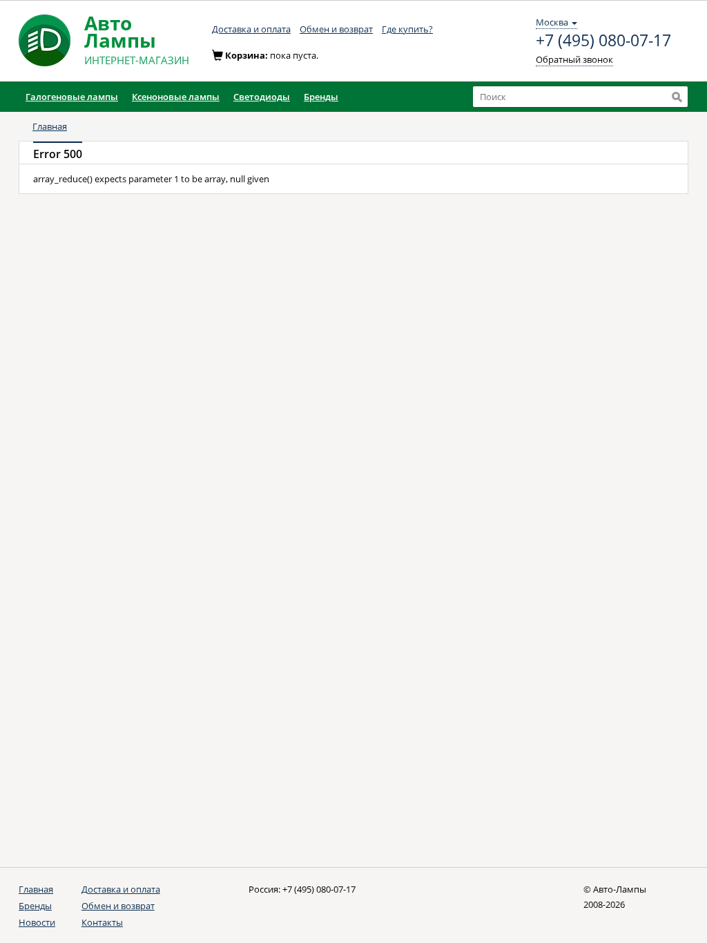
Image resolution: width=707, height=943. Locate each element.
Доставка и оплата (251, 29)
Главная (49, 126)
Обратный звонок (574, 59)
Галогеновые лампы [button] (72, 96)
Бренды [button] (321, 96)
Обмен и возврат (336, 29)
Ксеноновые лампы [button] (176, 96)
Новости (37, 922)
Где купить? (407, 29)
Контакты (102, 922)
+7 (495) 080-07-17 (603, 40)
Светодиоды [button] (261, 96)
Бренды (35, 906)
